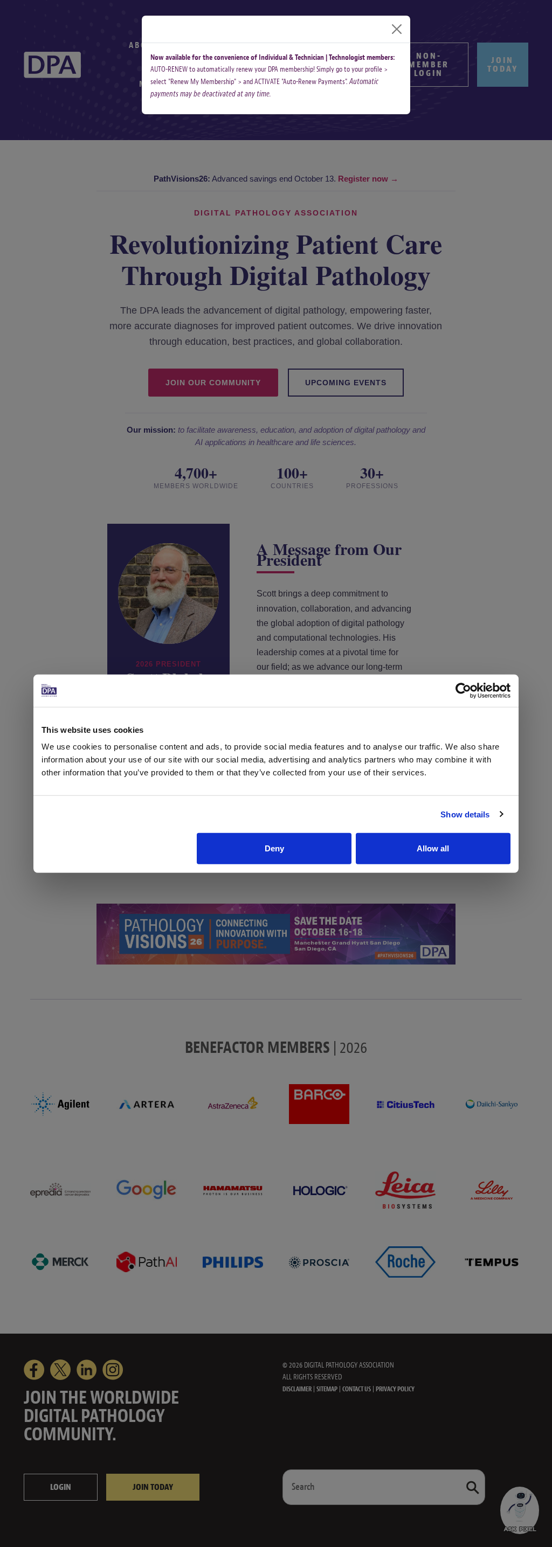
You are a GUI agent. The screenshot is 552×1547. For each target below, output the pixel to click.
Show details (464, 813)
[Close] (397, 29)
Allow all (433, 848)
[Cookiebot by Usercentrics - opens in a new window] (463, 690)
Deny (274, 848)
